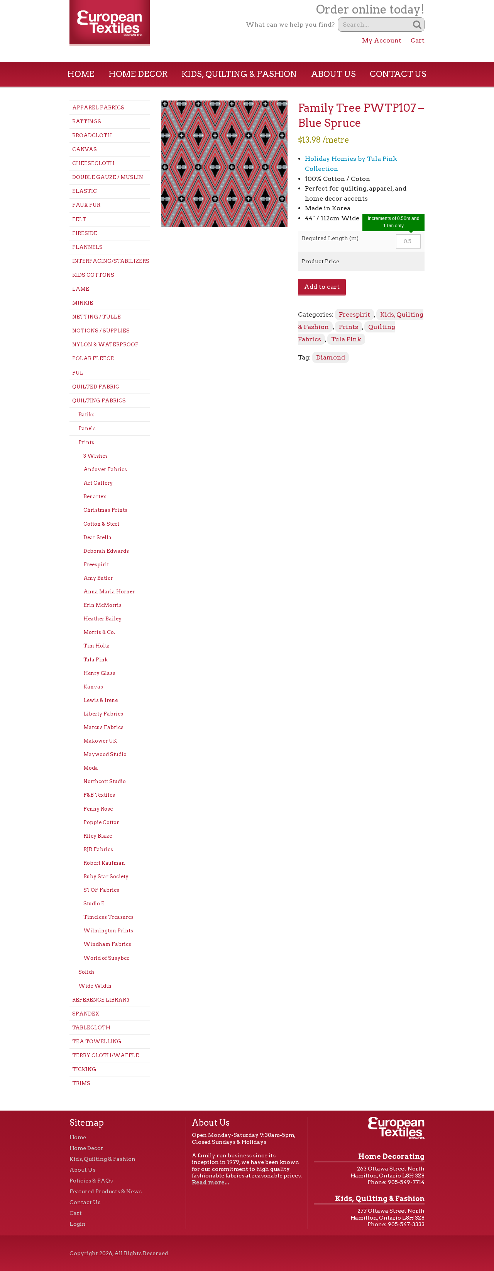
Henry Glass (99, 673)
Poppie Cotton (101, 822)
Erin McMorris (102, 605)
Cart (418, 40)
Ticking (84, 1069)
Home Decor (138, 74)
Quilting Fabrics (99, 401)
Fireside (84, 233)
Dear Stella (97, 537)
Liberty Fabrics (103, 714)
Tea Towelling (96, 1041)
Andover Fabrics (105, 469)
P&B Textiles (99, 795)
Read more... (210, 1182)
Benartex (94, 496)
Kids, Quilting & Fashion (239, 74)
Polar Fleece (93, 358)
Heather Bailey (102, 619)
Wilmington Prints (108, 931)
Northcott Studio (104, 781)
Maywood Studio (105, 754)
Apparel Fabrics (98, 108)
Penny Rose (98, 809)
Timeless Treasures (108, 917)
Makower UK (100, 741)
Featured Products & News (105, 1191)
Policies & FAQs (91, 1180)
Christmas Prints (105, 510)
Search (417, 24)
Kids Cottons (93, 275)
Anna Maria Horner (109, 592)
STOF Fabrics (101, 890)
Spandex (85, 1014)
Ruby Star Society (106, 876)
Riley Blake (97, 836)
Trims (81, 1083)
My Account (381, 40)
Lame (80, 289)
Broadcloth (92, 135)
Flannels (87, 247)
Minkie (82, 303)
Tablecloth (91, 1028)
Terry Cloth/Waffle (105, 1055)
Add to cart (322, 286)
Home (81, 74)
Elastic (84, 191)
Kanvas (93, 687)
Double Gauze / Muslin (107, 177)
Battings (86, 121)
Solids (86, 972)
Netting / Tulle (96, 317)
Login (77, 1224)
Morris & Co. (99, 632)
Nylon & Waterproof (105, 345)
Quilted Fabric (95, 387)
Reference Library (101, 1000)
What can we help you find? (290, 24)
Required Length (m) (330, 238)
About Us (333, 74)
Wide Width (95, 986)
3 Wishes (95, 456)
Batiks (86, 414)
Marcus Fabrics (103, 727)
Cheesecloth (93, 163)
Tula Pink (95, 660)
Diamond (330, 357)
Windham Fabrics (107, 944)
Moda (90, 768)
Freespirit (96, 564)
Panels (87, 428)
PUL (77, 373)
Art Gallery (98, 483)
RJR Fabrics (98, 849)
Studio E (94, 903)
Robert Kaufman (104, 863)
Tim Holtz (96, 646)
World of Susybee (106, 958)
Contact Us (398, 74)
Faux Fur (86, 205)
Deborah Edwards (106, 551)
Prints (86, 442)
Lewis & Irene (100, 700)
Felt (79, 219)
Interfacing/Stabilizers (110, 261)
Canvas (84, 149)
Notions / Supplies (101, 331)
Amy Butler (98, 578)
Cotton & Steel (101, 524)
